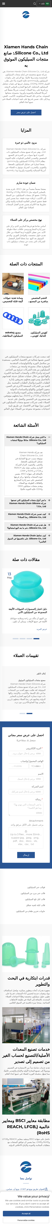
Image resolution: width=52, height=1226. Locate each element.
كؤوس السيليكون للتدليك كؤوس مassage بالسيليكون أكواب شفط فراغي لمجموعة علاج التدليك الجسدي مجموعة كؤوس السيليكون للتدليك (39, 334)
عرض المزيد (42, 629)
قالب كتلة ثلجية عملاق (35, 905)
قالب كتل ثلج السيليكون (35, 899)
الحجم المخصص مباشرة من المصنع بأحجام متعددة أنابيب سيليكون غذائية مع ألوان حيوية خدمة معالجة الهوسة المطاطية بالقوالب (39, 300)
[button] (36, 638)
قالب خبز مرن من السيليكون (33, 893)
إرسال (26, 855)
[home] (26, 14)
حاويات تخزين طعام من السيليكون (30, 911)
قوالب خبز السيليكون (36, 887)
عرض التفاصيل (39, 283)
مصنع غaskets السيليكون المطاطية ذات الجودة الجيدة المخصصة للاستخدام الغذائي (13, 334)
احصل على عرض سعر (26, 112)
